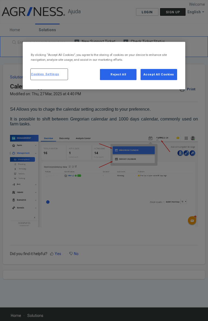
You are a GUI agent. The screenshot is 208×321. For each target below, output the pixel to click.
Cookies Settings (45, 74)
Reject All (118, 74)
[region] (104, 66)
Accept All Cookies (159, 74)
